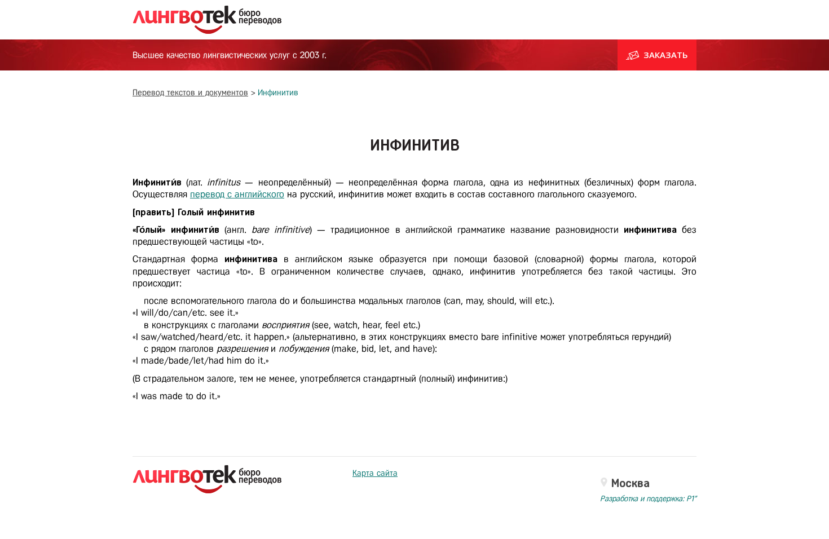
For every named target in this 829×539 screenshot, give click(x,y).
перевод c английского (237, 194)
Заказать (665, 54)
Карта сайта (375, 473)
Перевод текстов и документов (190, 92)
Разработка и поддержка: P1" (648, 498)
